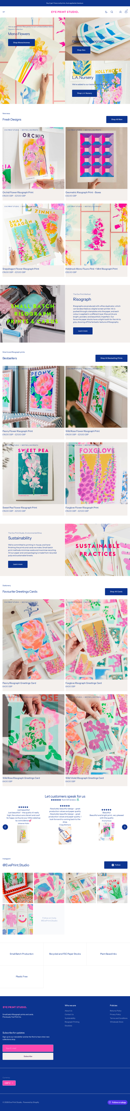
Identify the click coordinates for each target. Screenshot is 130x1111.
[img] (56, 799)
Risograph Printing (72, 1022)
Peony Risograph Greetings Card (19, 683)
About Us (68, 1011)
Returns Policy (115, 1011)
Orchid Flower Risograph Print (18, 192)
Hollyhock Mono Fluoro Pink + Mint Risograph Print (91, 268)
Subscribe (28, 1056)
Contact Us (69, 1014)
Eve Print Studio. (15, 1102)
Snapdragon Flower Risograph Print (21, 268)
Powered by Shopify (31, 1102)
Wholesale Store (116, 1022)
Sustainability (70, 1018)
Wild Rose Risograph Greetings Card (21, 778)
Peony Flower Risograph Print (18, 431)
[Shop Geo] (97, 39)
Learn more (82, 331)
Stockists (68, 1026)
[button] (4, 12)
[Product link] (33, 164)
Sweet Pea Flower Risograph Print (20, 507)
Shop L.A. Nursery (84, 93)
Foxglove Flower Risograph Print (82, 507)
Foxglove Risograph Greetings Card (84, 683)
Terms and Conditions (118, 1018)
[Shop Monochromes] (32, 60)
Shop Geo (81, 50)
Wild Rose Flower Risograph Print (83, 431)
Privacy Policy (115, 1014)
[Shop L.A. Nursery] (97, 82)
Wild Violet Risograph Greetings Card (85, 778)
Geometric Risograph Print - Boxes (83, 192)
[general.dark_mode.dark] (106, 12)
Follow (117, 865)
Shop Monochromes (21, 42)
